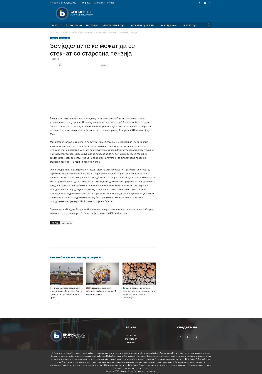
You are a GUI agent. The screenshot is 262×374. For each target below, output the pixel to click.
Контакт (111, 2)
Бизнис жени (74, 25)
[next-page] (57, 302)
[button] (208, 25)
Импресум (86, 2)
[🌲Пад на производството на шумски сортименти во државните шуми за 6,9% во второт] (139, 274)
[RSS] (209, 2)
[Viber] (88, 241)
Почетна (54, 32)
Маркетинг (99, 2)
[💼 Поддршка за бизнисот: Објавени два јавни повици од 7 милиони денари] (102, 274)
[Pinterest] (67, 241)
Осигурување (169, 25)
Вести (55, 25)
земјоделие (67, 223)
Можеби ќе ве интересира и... (77, 257)
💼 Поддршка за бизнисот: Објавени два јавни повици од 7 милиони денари (101, 291)
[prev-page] (52, 302)
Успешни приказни (142, 25)
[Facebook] (199, 2)
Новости (64, 32)
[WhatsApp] (74, 241)
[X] (60, 241)
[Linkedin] (204, 2)
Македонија (76, 32)
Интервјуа (92, 25)
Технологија (188, 25)
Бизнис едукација (113, 25)
